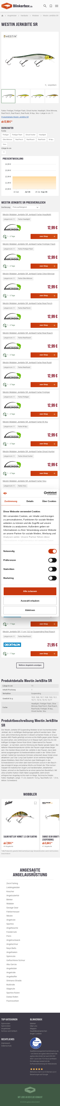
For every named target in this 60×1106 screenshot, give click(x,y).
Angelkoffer (11, 977)
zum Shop (44, 236)
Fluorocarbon (12, 1001)
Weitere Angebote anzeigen (30, 665)
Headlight (42, 135)
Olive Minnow (7, 139)
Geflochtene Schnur (15, 960)
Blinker (9, 900)
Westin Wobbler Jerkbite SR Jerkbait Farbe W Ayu (25, 422)
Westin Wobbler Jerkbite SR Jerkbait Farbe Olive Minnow (28, 274)
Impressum (5, 1043)
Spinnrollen (5, 1026)
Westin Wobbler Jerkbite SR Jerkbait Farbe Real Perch (27, 304)
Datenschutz (6, 1046)
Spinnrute (10, 956)
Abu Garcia (11, 965)
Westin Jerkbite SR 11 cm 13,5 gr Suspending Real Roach (29, 632)
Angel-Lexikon (36, 1034)
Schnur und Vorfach (9, 1031)
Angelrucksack (13, 940)
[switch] (52, 560)
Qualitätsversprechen (38, 1031)
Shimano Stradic (14, 981)
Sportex (10, 924)
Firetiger (6, 135)
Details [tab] (30, 501)
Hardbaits (24, 15)
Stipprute (10, 989)
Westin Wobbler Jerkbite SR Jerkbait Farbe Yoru (24, 481)
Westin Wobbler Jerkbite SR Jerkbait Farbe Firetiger (26, 392)
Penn (8, 936)
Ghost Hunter (30, 135)
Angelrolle (11, 973)
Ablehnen (30, 610)
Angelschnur (12, 944)
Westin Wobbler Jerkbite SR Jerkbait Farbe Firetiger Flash (29, 244)
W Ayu (51, 139)
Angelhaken (11, 952)
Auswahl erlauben (30, 601)
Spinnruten (5, 1023)
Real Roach (31, 139)
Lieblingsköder (13, 888)
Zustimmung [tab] (10, 501)
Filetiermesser (13, 912)
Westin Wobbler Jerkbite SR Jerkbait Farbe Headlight (27, 215)
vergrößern (52, 85)
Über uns (33, 1026)
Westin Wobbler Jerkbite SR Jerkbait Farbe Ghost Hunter (29, 452)
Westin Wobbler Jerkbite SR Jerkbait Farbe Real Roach (28, 333)
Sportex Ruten (13, 993)
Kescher (10, 892)
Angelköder (12, 15)
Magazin (33, 1028)
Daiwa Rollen (12, 997)
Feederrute (11, 932)
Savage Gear (12, 908)
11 (4, 152)
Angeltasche (12, 928)
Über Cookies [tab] (49, 501)
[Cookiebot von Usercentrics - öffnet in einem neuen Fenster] (44, 493)
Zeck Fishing (12, 883)
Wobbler (35, 15)
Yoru (4, 144)
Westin (9, 916)
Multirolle (10, 985)
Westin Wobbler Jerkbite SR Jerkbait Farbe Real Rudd (27, 363)
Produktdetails (15, 117)
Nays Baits (11, 948)
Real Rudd (41, 139)
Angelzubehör (12, 896)
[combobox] (25, 207)
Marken (33, 1023)
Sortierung (5, 207)
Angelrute (10, 920)
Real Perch (19, 139)
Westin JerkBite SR (50, 15)
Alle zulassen (30, 591)
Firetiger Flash (17, 135)
